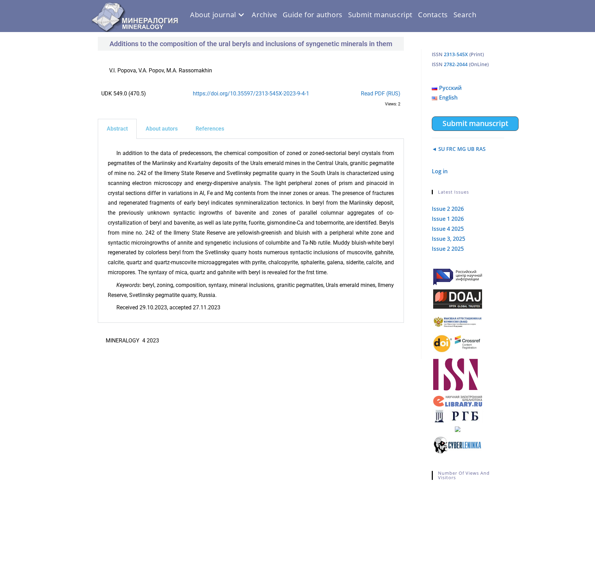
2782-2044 (456, 64)
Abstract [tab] (117, 128)
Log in (440, 171)
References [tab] (210, 128)
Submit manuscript (475, 123)
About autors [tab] (162, 128)
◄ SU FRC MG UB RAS (459, 148)
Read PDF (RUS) (380, 93)
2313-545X (456, 54)
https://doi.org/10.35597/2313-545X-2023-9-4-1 (251, 93)
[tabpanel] (251, 231)
